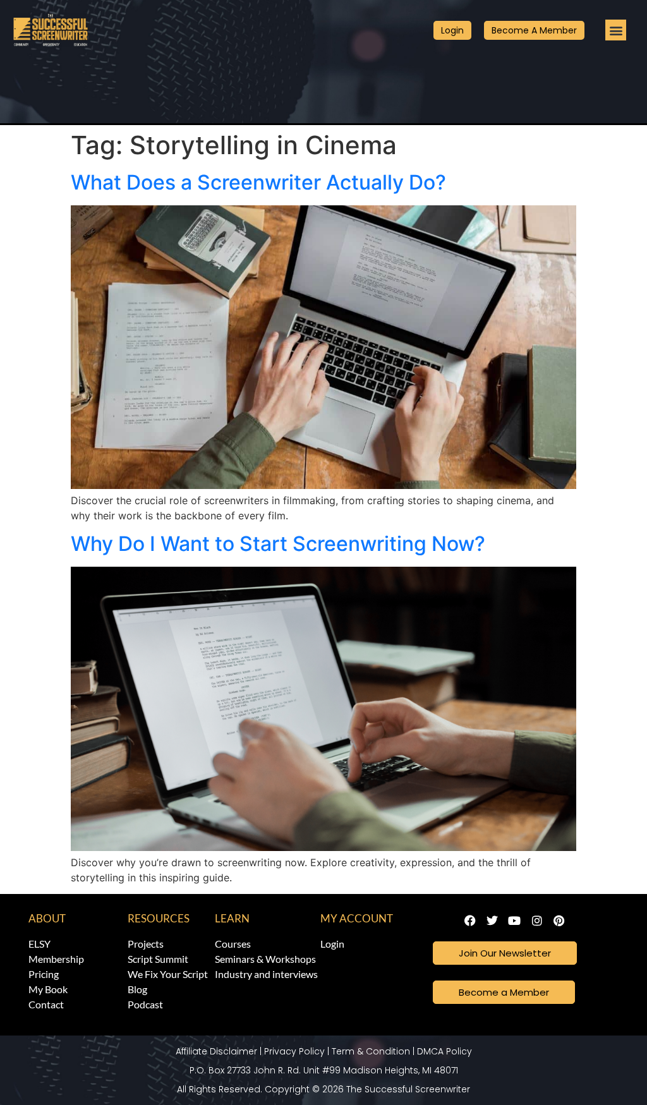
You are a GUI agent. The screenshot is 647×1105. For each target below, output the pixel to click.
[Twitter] (492, 921)
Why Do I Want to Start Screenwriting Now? (278, 543)
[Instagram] (537, 921)
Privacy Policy (294, 1051)
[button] (615, 30)
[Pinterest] (559, 921)
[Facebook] (470, 921)
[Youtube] (515, 921)
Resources (159, 918)
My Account (356, 918)
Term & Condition (371, 1051)
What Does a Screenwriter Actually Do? (258, 182)
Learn (232, 918)
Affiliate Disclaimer (216, 1051)
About (47, 918)
